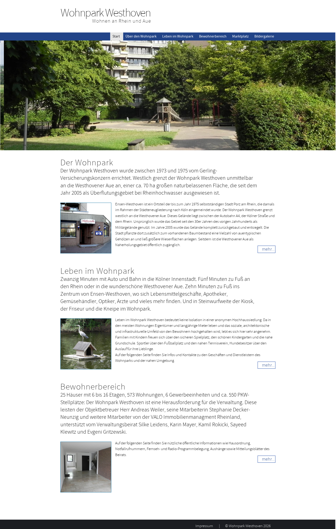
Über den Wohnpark (141, 36)
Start (116, 36)
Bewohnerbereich (213, 36)
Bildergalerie (264, 36)
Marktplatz (240, 36)
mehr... (268, 249)
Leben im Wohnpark (177, 36)
